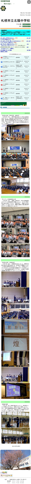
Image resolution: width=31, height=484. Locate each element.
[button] (29, 2)
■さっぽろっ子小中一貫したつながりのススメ (11, 41)
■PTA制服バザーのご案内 (6, 50)
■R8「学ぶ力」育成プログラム (7, 44)
